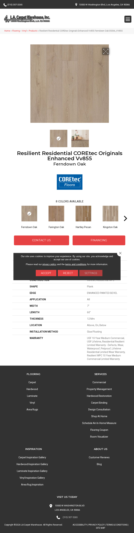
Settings (91, 273)
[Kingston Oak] (110, 213)
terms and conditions (75, 264)
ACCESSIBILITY (80, 525)
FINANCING (99, 240)
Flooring (16, 31)
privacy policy (49, 264)
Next (111, 136)
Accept (46, 273)
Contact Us (41, 240)
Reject (68, 273)
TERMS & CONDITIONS (116, 525)
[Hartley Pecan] (83, 213)
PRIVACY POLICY (96, 525)
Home (7, 31)
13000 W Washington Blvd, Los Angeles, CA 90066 (104, 4)
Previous (27, 136)
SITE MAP (100, 528)
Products (33, 31)
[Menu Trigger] (127, 19)
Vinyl (24, 31)
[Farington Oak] (56, 213)
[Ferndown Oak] (29, 213)
